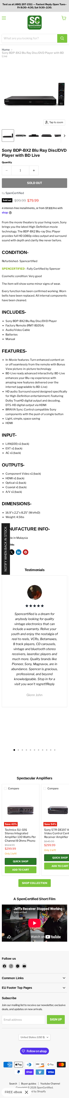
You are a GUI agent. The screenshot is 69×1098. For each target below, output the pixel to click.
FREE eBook (13, 1092)
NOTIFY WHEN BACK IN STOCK (5, 549)
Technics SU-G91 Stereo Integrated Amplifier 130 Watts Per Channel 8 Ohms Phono (20, 835)
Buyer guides (28, 1083)
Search (13, 1083)
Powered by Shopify (34, 1091)
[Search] (62, 38)
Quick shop (20, 861)
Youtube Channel (50, 1083)
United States (33, 1037)
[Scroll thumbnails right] (64, 136)
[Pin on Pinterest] (25, 552)
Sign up (56, 1019)
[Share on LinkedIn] (18, 552)
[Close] (26, 1092)
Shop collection (34, 883)
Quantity (7, 162)
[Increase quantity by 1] (34, 170)
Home (6, 49)
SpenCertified (15, 193)
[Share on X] (11, 552)
